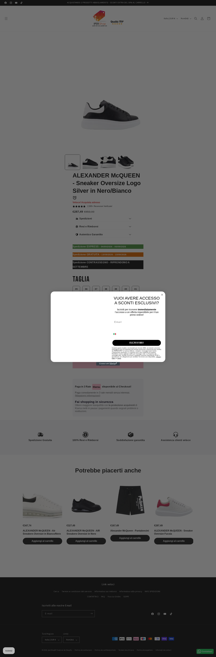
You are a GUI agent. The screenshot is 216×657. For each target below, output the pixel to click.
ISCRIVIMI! (136, 343)
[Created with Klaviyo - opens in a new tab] (108, 371)
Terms (119, 358)
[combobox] (116, 334)
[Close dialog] (162, 287)
